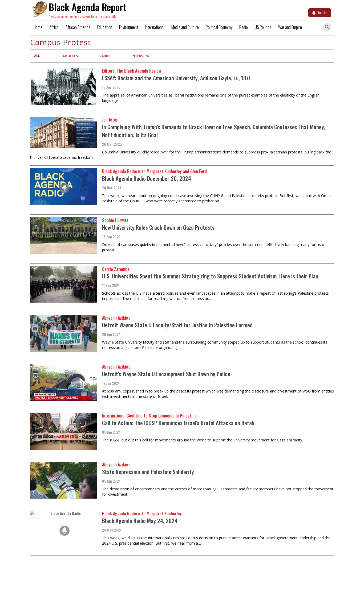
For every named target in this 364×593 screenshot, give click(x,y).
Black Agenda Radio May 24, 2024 (139, 520)
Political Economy (219, 27)
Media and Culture (185, 27)
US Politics (263, 27)
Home (38, 27)
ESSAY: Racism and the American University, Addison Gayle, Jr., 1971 (176, 78)
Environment (128, 27)
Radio (243, 27)
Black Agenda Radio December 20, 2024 (146, 178)
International (154, 27)
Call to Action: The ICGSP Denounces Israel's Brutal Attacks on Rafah (178, 423)
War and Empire (290, 27)
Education (104, 27)
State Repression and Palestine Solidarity (148, 471)
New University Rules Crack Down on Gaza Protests (158, 227)
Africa (54, 27)
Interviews (141, 56)
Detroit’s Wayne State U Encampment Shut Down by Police (166, 374)
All (37, 55)
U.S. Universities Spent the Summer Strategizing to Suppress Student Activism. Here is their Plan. (210, 276)
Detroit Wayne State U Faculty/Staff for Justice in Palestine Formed (177, 325)
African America (78, 27)
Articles (70, 56)
